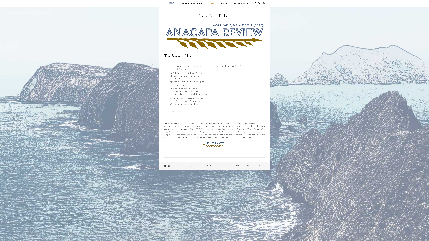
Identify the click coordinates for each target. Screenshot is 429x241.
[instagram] (259, 3)
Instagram (190, 166)
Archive (210, 3)
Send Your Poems (240, 3)
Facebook (182, 166)
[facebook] (256, 3)
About (224, 3)
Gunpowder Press (207, 166)
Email (197, 166)
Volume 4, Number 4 (189, 3)
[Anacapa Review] (171, 3)
